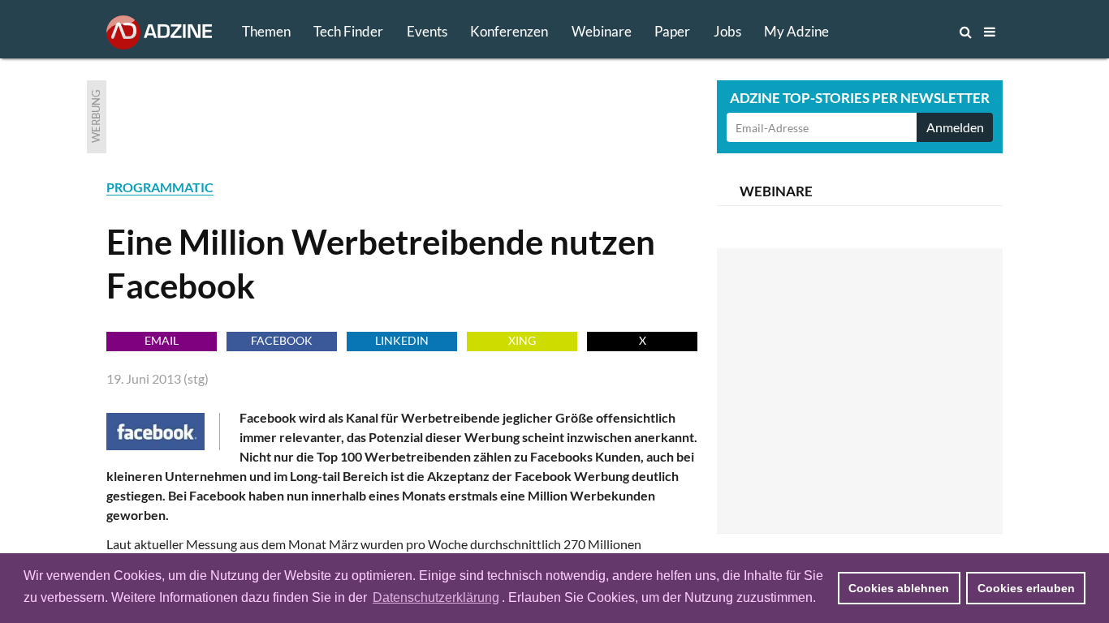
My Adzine (796, 31)
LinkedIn (402, 340)
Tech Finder (348, 31)
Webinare (602, 31)
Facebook (282, 340)
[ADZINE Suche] (912, 31)
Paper (672, 31)
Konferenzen (509, 31)
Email (162, 340)
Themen (266, 31)
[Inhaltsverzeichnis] (989, 31)
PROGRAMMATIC (160, 187)
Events (427, 31)
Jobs (727, 31)
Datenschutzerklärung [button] (436, 597)
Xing (522, 340)
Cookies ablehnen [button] (898, 588)
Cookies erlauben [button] (1026, 588)
